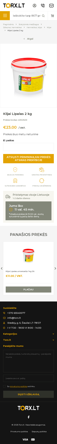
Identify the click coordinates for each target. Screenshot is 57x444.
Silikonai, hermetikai (12, 27)
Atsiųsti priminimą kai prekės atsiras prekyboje (29, 159)
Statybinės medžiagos (29, 24)
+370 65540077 (16, 313)
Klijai (49, 27)
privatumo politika (18, 386)
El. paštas (8, 140)
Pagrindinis (8, 24)
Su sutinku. (21, 386)
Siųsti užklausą (28, 394)
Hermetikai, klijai (34, 27)
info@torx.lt (14, 317)
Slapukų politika (39, 431)
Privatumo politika (19, 431)
